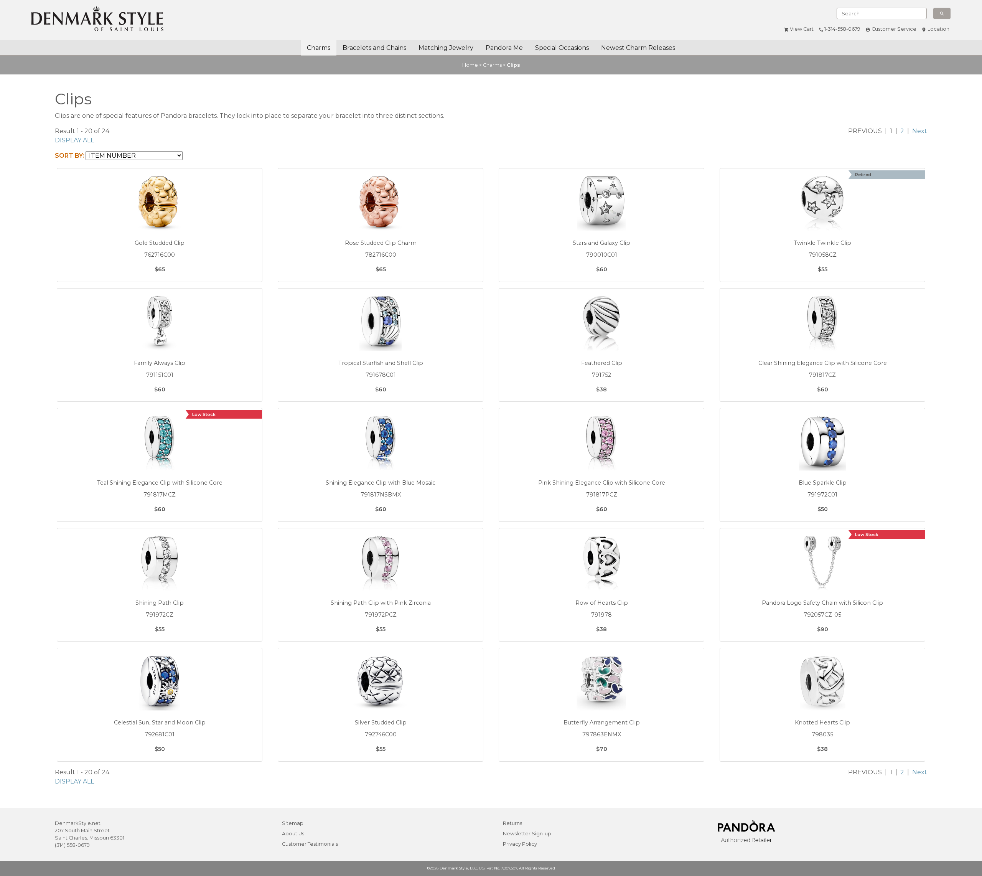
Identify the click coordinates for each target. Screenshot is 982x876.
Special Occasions (562, 47)
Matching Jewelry (446, 47)
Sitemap (292, 823)
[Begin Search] (942, 13)
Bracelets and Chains (374, 47)
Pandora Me (504, 47)
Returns (512, 823)
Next (919, 131)
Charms (318, 47)
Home (470, 65)
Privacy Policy (520, 844)
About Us (293, 833)
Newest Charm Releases (638, 47)
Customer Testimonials (310, 844)
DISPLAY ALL (74, 140)
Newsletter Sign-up (527, 833)
